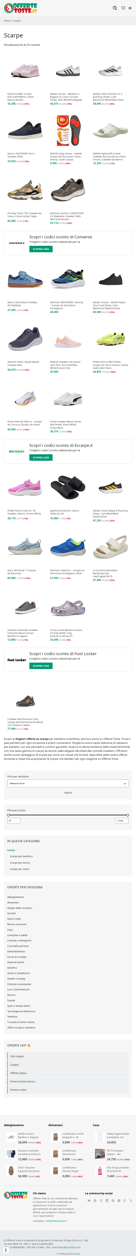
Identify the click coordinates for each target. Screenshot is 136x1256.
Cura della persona (18, 946)
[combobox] (66, 783)
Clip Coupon (17, 1056)
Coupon (14, 1064)
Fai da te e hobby (16, 956)
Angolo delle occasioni (19, 908)
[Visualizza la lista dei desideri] (123, 8)
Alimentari (13, 902)
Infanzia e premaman (19, 984)
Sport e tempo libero (18, 1005)
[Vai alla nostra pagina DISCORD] (89, 1200)
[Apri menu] (130, 8)
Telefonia (12, 1016)
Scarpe (11, 850)
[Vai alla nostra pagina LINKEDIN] (107, 1200)
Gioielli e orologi (16, 978)
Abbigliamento (15, 897)
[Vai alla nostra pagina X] (131, 1200)
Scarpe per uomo (19, 869)
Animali (11, 913)
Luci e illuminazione (18, 989)
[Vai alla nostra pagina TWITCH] (125, 1200)
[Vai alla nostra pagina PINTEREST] (113, 1200)
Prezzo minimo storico (22, 1081)
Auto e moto (14, 918)
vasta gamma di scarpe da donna (35, 751)
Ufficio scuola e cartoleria (21, 1027)
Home (7, 20)
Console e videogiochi (19, 940)
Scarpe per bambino (21, 856)
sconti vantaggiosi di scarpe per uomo (36, 755)
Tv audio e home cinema (20, 1022)
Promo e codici (18, 1089)
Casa (10, 929)
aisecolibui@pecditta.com (66, 1247)
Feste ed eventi (15, 962)
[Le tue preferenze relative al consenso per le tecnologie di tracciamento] (6, 1250)
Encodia (76, 1253)
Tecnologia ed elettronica (21, 1011)
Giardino (12, 967)
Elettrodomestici (16, 951)
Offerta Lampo (18, 1073)
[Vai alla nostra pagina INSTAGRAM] (101, 1200)
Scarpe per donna (20, 862)
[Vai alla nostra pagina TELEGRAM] (119, 1200)
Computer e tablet (17, 935)
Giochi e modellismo (18, 973)
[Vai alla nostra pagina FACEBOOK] (95, 1200)
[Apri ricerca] (115, 8)
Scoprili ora (41, 249)
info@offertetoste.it (56, 1220)
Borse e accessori (17, 924)
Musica (11, 994)
